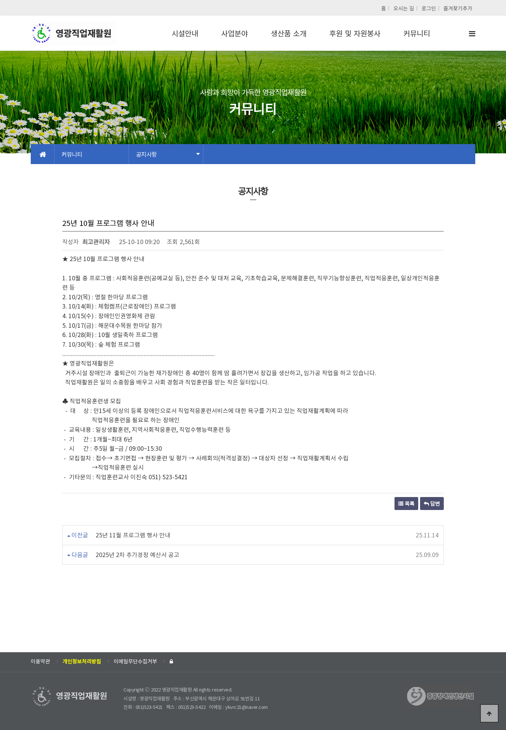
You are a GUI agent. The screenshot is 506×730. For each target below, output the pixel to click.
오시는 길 (403, 8)
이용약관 (40, 661)
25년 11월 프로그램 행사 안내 (133, 534)
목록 (409, 503)
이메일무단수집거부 (135, 661)
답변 (434, 503)
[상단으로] (489, 713)
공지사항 (146, 154)
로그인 (429, 8)
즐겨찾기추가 (457, 8)
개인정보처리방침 (82, 661)
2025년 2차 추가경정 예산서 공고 (137, 554)
